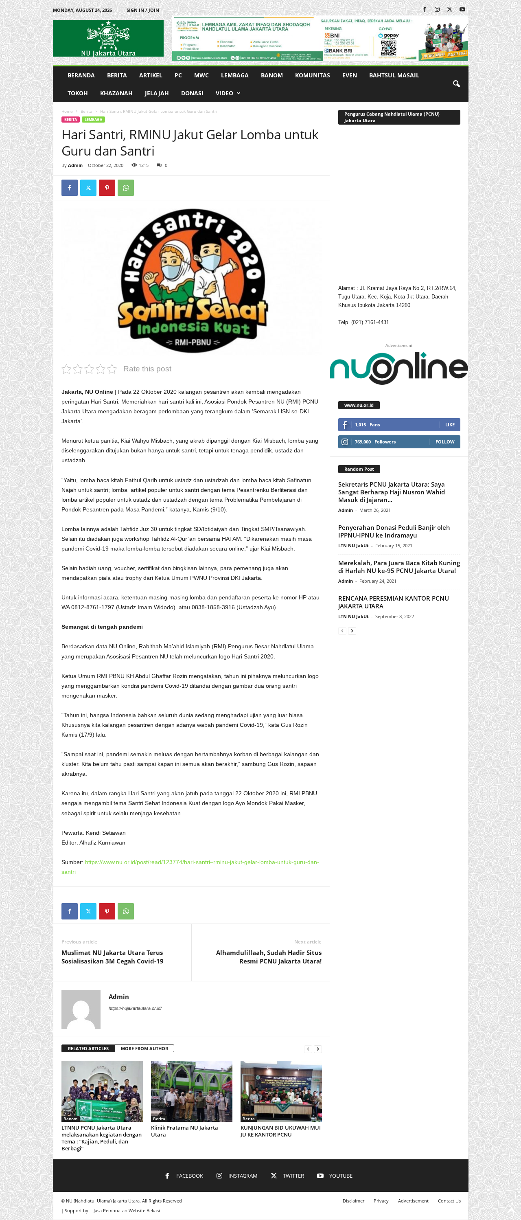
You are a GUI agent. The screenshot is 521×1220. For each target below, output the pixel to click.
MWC (201, 75)
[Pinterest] (107, 188)
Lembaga (235, 75)
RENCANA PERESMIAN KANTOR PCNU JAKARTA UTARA (393, 602)
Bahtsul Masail (394, 75)
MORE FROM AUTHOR (144, 1048)
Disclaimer (353, 1201)
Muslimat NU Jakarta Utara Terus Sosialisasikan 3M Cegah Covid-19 (112, 956)
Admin (75, 165)
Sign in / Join (143, 10)
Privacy (381, 1201)
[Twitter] (450, 10)
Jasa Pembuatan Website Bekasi (127, 1210)
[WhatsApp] (126, 188)
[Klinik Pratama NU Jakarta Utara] (191, 1091)
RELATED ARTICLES (88, 1048)
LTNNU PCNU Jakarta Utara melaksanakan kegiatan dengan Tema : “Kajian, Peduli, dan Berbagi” (101, 1138)
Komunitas (312, 75)
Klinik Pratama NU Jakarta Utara (184, 1131)
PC (178, 75)
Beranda (81, 75)
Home (67, 111)
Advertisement (413, 1201)
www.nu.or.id (359, 405)
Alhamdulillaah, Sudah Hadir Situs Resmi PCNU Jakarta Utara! (269, 956)
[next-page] (318, 1048)
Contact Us (449, 1201)
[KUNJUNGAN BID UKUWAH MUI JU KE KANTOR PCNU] (281, 1091)
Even (349, 75)
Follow (445, 442)
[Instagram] (437, 10)
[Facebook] (424, 10)
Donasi (192, 93)
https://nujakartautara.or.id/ (135, 1008)
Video (224, 93)
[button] (456, 84)
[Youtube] (462, 10)
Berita (117, 75)
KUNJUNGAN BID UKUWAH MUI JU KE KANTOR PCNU (281, 1131)
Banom (272, 75)
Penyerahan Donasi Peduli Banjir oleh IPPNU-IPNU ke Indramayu (394, 531)
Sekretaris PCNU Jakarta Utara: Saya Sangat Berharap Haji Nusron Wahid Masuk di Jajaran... (391, 492)
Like (450, 424)
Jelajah (157, 93)
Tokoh (78, 93)
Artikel (150, 75)
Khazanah (116, 93)
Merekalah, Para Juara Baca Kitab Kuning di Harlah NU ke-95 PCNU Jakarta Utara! (399, 567)
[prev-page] (308, 1048)
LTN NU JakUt (353, 545)
